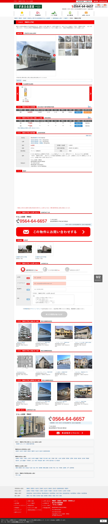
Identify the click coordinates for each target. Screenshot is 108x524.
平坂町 (37, 490)
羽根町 (41, 458)
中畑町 (50, 490)
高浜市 (41, 451)
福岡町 (17, 458)
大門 (68, 467)
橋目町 (79, 458)
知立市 (37, 451)
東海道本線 (29, 493)
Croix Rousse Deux (20, 372)
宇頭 (54, 467)
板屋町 (63, 458)
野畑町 (87, 458)
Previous (18, 55)
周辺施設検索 (46, 507)
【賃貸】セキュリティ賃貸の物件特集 (25, 444)
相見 (54, 495)
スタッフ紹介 (46, 505)
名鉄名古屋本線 (34, 140)
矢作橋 (50, 467)
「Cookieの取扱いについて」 (17, 521)
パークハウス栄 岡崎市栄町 (61, 401)
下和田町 (28, 460)
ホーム (16, 501)
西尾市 (29, 451)
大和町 (25, 458)
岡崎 (17, 467)
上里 (21, 460)
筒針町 (17, 460)
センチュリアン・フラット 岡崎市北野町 (44, 372)
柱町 (49, 458)
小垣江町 (55, 490)
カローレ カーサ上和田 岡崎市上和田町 (83, 342)
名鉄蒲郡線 (73, 493)
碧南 (60, 495)
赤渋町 (83, 458)
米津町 (68, 490)
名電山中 (27, 467)
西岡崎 (20, 467)
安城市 (25, 451)
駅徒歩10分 (31, 505)
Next (54, 55)
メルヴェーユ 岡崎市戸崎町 (80, 401)
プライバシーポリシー (36, 308)
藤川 (31, 467)
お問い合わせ (87, 112)
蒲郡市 (33, 451)
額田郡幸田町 (46, 451)
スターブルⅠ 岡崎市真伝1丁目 (81, 372)
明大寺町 (45, 458)
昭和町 (67, 458)
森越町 (24, 460)
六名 (57, 467)
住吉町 (45, 490)
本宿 (23, 467)
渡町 (56, 458)
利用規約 (26, 308)
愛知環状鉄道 (45, 493)
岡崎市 (35, 137)
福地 (42, 495)
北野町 (71, 458)
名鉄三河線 (59, 493)
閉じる (103, 521)
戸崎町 (53, 458)
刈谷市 (21, 451)
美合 (40, 141)
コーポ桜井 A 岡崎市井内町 (61, 372)
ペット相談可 (31, 503)
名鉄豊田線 (84, 493)
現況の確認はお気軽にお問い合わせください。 (29, 128)
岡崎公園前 (45, 467)
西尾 (34, 495)
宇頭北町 (40, 460)
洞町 (44, 460)
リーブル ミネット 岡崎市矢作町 (62, 342)
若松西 (58, 460)
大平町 (39, 137)
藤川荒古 (52, 460)
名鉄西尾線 (52, 493)
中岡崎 (60, 467)
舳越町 (37, 458)
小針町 (59, 458)
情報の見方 (88, 135)
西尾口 (50, 495)
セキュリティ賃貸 (32, 507)
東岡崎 (41, 143)
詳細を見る (78, 112)
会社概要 (17, 503)
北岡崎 (64, 467)
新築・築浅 (31, 501)
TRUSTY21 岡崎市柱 (21, 342)
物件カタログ (18, 512)
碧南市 (17, 451)
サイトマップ (18, 510)
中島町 (21, 458)
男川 (40, 140)
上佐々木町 (34, 460)
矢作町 (33, 458)
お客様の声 (46, 503)
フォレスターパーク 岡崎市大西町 (43, 342)
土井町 (29, 458)
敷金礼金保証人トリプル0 (34, 510)
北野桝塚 (72, 467)
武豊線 (78, 493)
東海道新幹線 (66, 493)
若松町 (75, 458)
